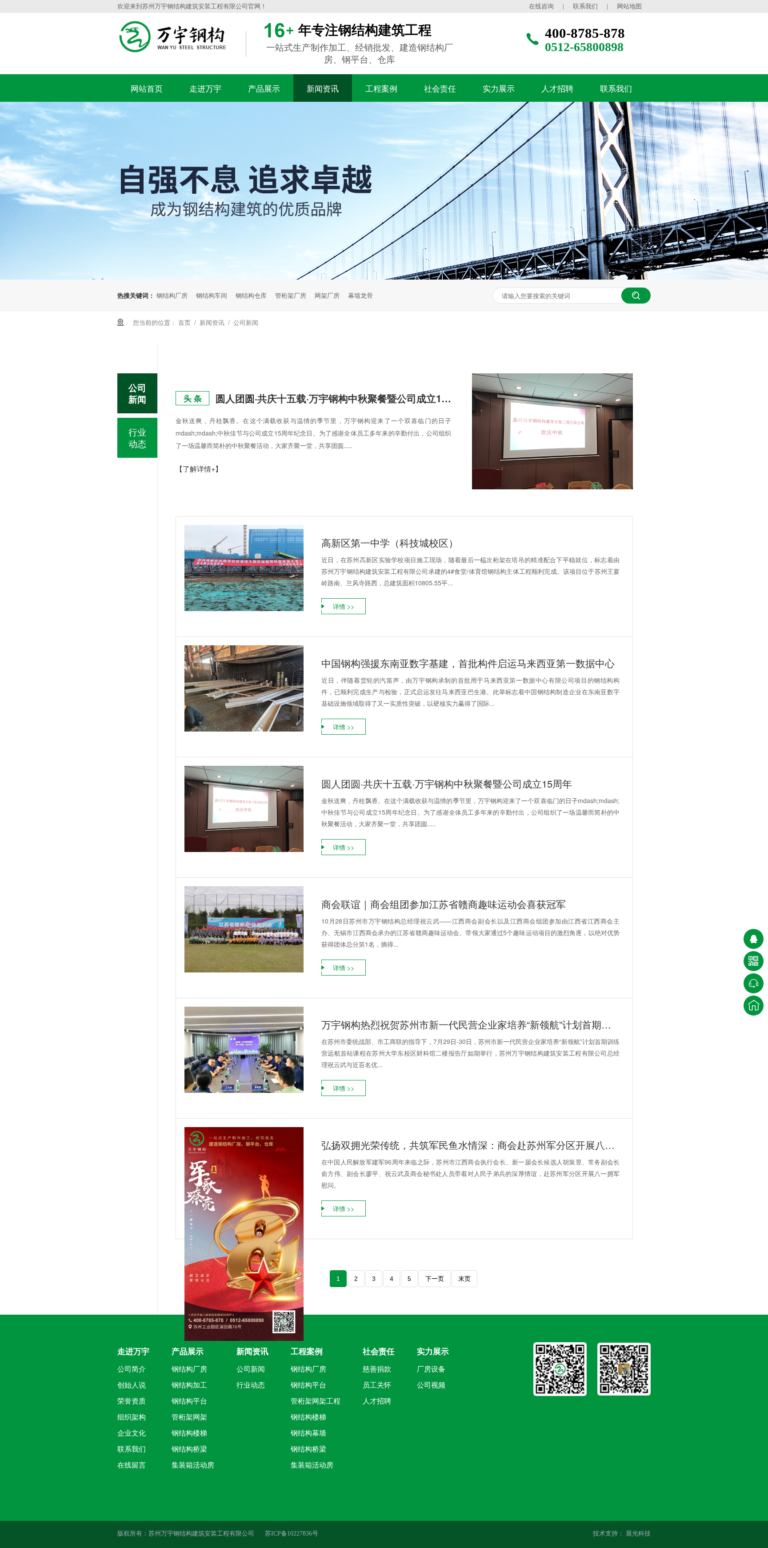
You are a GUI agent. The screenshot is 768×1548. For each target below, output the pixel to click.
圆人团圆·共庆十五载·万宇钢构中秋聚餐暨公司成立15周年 (333, 398)
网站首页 (147, 88)
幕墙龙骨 (360, 295)
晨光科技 (637, 1533)
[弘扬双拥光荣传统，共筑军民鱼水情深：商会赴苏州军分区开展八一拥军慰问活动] (244, 1234)
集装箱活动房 (193, 1465)
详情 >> (343, 606)
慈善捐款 (377, 1369)
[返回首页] (754, 1006)
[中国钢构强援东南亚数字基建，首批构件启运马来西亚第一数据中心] (244, 688)
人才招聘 (557, 88)
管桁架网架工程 (315, 1401)
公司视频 (431, 1385)
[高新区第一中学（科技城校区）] (244, 568)
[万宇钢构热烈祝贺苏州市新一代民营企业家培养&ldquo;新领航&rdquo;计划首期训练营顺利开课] (244, 1049)
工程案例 (381, 88)
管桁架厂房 (290, 295)
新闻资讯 (323, 88)
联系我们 (585, 6)
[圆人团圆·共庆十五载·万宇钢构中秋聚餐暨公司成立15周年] (552, 431)
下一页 (434, 1278)
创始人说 (131, 1385)
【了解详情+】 (199, 469)
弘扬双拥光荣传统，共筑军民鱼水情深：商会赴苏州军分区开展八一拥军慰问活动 (470, 1145)
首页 (184, 322)
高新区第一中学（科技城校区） (389, 542)
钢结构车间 (211, 295)
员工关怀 (377, 1385)
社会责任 (440, 88)
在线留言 (131, 1465)
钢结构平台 (189, 1401)
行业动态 (137, 437)
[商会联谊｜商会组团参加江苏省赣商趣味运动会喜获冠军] (244, 929)
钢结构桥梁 (189, 1449)
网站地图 (629, 6)
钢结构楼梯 (189, 1433)
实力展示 (499, 88)
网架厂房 (327, 295)
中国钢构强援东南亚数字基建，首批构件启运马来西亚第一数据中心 (468, 663)
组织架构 (131, 1417)
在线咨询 (541, 6)
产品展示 (264, 88)
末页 (464, 1278)
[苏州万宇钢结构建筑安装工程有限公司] (190, 37)
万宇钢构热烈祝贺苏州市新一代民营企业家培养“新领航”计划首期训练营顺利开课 (470, 1024)
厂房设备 (431, 1369)
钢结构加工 (189, 1385)
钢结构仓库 (251, 295)
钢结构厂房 (172, 295)
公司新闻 (245, 322)
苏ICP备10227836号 (291, 1533)
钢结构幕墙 (308, 1433)
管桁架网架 (189, 1417)
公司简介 (131, 1369)
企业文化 (131, 1433)
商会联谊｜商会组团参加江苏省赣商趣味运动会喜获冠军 (443, 904)
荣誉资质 (131, 1401)
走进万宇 (205, 88)
